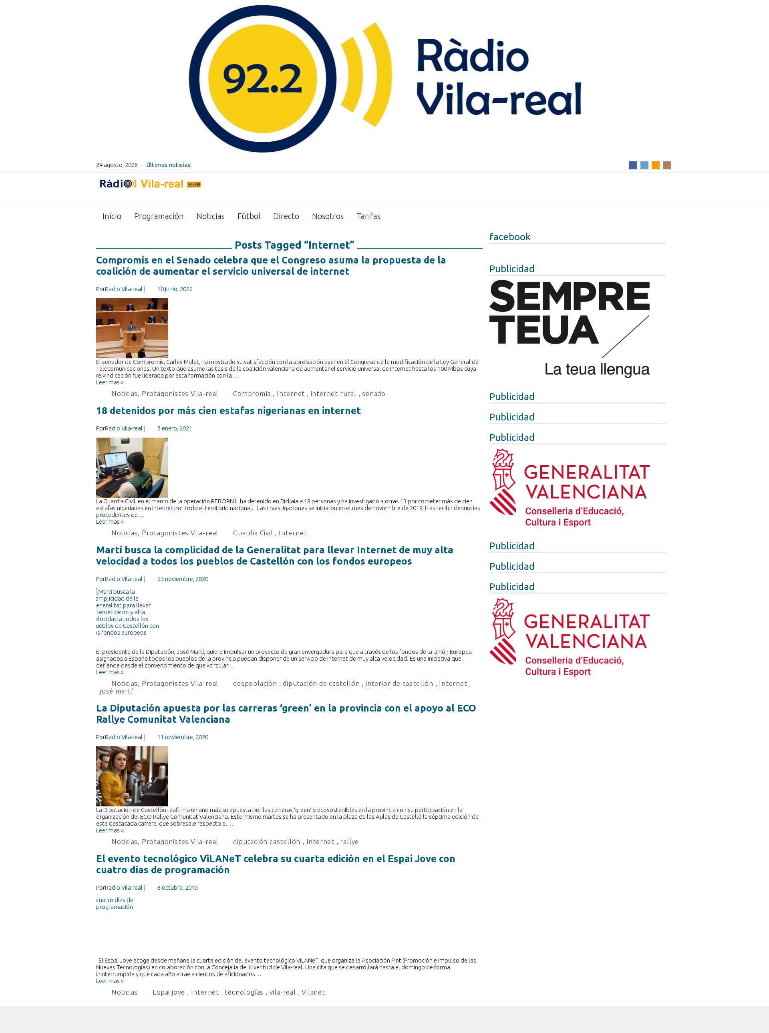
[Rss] (655, 164)
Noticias (211, 216)
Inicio (112, 216)
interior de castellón (399, 683)
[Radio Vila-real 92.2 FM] (150, 189)
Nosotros (328, 216)
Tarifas (368, 216)
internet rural (333, 393)
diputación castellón (266, 841)
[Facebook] (633, 164)
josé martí (116, 691)
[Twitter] (644, 164)
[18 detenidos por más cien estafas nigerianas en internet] (289, 468)
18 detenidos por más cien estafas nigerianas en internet (228, 410)
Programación (159, 216)
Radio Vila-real (124, 288)
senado (374, 393)
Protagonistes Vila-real (180, 393)
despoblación (255, 683)
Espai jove (169, 992)
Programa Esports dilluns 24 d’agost (242, 164)
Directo (286, 216)
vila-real (283, 992)
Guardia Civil (253, 533)
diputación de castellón (321, 683)
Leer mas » (110, 382)
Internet (291, 393)
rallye (349, 841)
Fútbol (249, 216)
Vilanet (313, 992)
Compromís (252, 393)
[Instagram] (666, 164)
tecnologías (244, 992)
